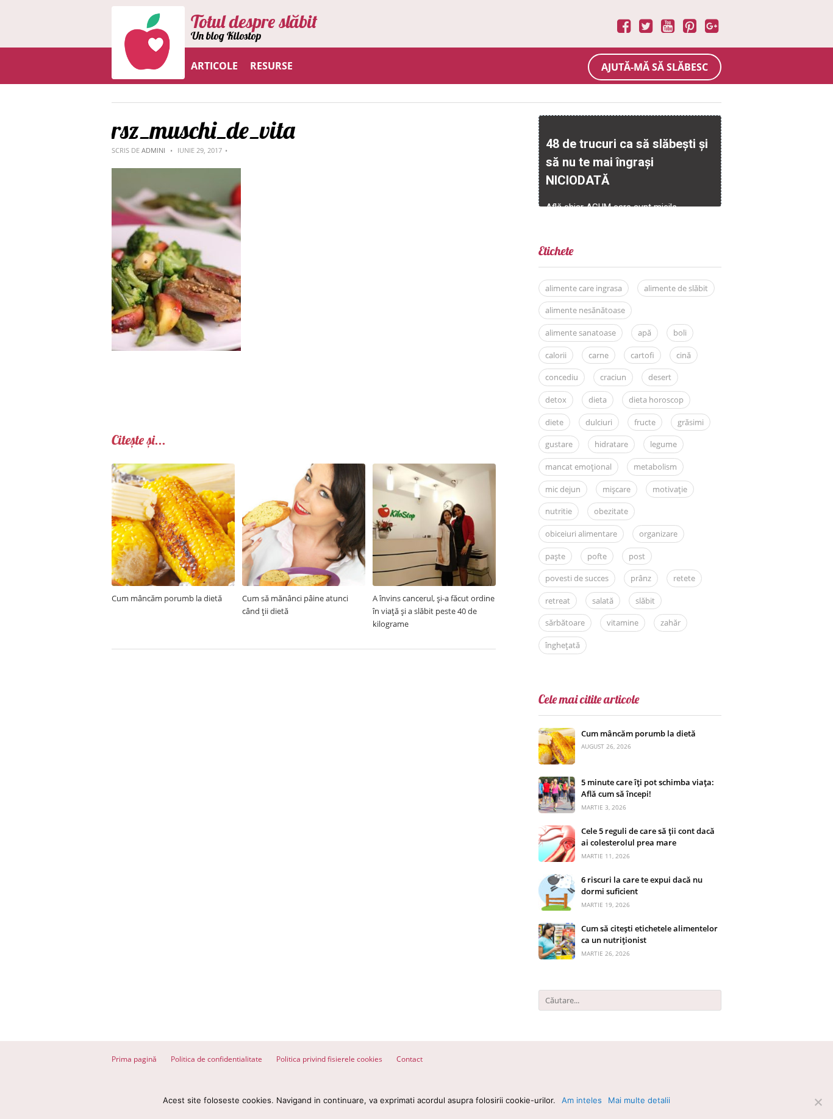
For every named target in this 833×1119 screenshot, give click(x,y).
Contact (409, 1059)
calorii (556, 355)
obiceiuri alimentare (581, 533)
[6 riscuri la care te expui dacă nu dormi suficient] (556, 880)
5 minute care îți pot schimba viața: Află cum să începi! (647, 788)
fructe (645, 422)
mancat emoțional (578, 466)
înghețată (562, 645)
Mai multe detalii (639, 1100)
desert (659, 377)
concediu (561, 377)
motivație (669, 489)
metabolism (655, 466)
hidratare (611, 444)
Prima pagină (134, 1059)
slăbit (645, 600)
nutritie (558, 511)
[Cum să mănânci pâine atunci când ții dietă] (303, 470)
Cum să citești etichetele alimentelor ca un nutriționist (649, 934)
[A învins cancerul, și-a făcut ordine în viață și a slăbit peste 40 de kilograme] (434, 470)
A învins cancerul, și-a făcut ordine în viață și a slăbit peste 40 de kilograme (434, 611)
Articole (214, 65)
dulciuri (598, 422)
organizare (658, 533)
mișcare (616, 489)
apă (644, 332)
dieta (597, 399)
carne (598, 355)
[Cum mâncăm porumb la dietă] (173, 470)
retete (684, 578)
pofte (597, 556)
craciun (613, 377)
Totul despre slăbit (254, 21)
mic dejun (563, 489)
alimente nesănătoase (585, 310)
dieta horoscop (656, 399)
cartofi (642, 355)
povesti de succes (577, 578)
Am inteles (582, 1100)
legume (663, 444)
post (637, 556)
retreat (557, 600)
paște (555, 556)
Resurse (271, 65)
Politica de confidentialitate (216, 1059)
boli (680, 332)
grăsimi (690, 422)
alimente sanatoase (580, 332)
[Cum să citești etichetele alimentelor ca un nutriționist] (556, 929)
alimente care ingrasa (583, 288)
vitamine (622, 622)
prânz (641, 578)
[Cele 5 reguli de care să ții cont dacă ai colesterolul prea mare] (556, 832)
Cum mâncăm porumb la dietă (167, 598)
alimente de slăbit (676, 288)
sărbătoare (565, 622)
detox (556, 399)
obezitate (611, 511)
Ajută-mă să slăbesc (654, 67)
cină (683, 355)
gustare (559, 444)
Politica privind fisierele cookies (329, 1059)
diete (554, 422)
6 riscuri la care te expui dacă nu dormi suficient (642, 885)
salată (602, 600)
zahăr (670, 622)
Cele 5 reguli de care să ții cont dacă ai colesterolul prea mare (648, 837)
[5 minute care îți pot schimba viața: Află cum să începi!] (556, 783)
